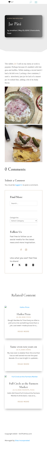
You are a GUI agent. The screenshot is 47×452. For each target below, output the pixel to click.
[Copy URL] (33, 265)
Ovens (28, 350)
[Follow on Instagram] (26, 250)
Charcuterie (34, 30)
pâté (15, 64)
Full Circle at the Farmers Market (23, 385)
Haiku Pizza (23, 314)
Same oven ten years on (23, 346)
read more (23, 331)
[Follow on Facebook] (21, 250)
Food (9, 33)
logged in (18, 185)
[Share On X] (19, 265)
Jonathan (13, 30)
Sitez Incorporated (22, 440)
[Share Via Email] (26, 265)
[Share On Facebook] (13, 265)
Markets (25, 390)
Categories (14, 217)
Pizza (28, 317)
